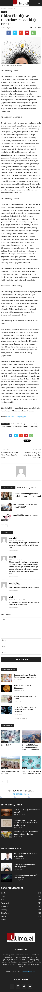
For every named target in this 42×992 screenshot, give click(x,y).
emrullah (13, 538)
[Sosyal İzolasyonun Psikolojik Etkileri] (6, 699)
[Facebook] (12, 986)
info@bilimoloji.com (29, 971)
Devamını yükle (20, 718)
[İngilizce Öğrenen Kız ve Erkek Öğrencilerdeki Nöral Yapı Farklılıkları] (6, 710)
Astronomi (5, 903)
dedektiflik (14, 583)
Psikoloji (4, 12)
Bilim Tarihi (5, 913)
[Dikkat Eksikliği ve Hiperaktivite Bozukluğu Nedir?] (6, 867)
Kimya (3, 920)
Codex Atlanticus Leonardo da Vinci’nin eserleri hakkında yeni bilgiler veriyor (25, 823)
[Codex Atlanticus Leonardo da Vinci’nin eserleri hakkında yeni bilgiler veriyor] (6, 823)
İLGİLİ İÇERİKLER (8, 488)
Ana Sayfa (4, 8)
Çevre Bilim (26, 742)
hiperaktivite (32, 424)
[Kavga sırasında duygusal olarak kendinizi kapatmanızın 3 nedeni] (6, 496)
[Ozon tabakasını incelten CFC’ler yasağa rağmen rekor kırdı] (6, 834)
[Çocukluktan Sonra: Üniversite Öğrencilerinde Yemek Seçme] (6, 678)
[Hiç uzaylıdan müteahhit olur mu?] (10, 762)
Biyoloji (25, 768)
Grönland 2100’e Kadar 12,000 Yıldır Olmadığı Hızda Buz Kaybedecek (30, 747)
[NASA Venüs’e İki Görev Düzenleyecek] (6, 688)
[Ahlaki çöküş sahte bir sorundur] (6, 517)
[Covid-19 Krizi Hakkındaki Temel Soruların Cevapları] (31, 762)
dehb (12, 424)
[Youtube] (30, 986)
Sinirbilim (4, 742)
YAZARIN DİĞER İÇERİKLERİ (26, 488)
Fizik (2, 900)
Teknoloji (4, 906)
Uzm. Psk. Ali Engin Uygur (16, 417)
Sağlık (3, 896)
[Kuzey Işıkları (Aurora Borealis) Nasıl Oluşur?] (6, 878)
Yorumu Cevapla (13, 550)
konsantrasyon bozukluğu (21, 426)
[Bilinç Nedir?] (10, 736)
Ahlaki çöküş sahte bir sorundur (26, 515)
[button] (39, 3)
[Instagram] (18, 986)
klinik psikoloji (6, 426)
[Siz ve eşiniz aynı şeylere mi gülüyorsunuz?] (6, 507)
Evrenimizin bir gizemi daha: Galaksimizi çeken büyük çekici (32, 455)
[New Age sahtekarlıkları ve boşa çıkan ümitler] (6, 856)
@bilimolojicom (21, 794)
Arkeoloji (4, 768)
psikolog (34, 426)
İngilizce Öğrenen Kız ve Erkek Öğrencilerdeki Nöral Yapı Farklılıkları (25, 709)
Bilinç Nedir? (6, 745)
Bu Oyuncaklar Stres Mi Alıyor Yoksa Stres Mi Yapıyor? (9, 455)
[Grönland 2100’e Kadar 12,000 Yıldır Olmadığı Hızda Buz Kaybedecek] (31, 736)
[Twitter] (24, 986)
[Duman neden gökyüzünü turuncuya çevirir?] (6, 812)
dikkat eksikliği (21, 424)
